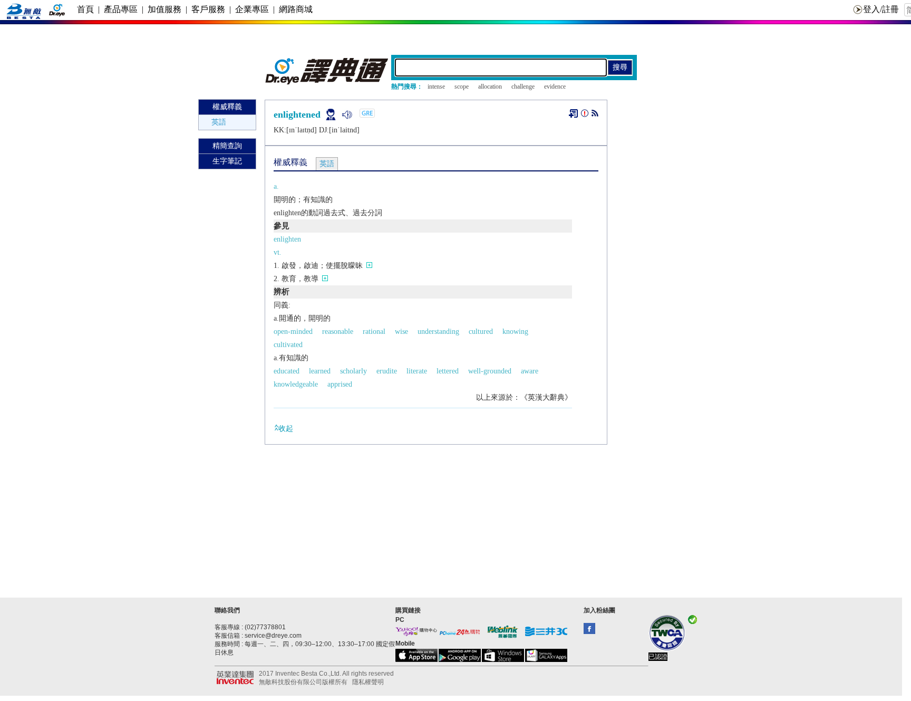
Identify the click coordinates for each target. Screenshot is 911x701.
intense (436, 86)
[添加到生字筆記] (573, 113)
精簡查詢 (227, 146)
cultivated (288, 345)
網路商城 (296, 9)
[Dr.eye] (327, 82)
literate (416, 371)
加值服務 (164, 9)
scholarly (353, 371)
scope (461, 86)
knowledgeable (296, 384)
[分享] (595, 115)
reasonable (337, 331)
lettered (448, 371)
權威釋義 (227, 107)
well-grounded (489, 371)
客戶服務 (208, 9)
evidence (555, 86)
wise (401, 331)
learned (320, 371)
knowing (515, 331)
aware (529, 371)
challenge (523, 86)
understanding (438, 331)
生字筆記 (227, 161)
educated (286, 371)
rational (374, 331)
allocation (490, 86)
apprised (339, 384)
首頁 (85, 9)
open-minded (293, 331)
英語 (218, 122)
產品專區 (121, 9)
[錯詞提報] (584, 115)
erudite (386, 371)
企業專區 (252, 9)
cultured (481, 331)
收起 (285, 429)
